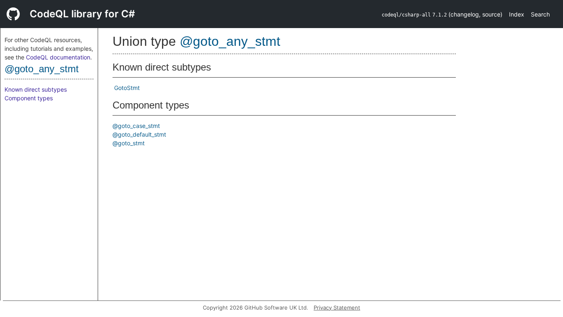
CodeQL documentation (58, 57)
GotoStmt (127, 87)
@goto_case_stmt (136, 125)
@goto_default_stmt (139, 134)
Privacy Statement (337, 307)
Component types (29, 98)
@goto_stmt (129, 143)
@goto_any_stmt (42, 68)
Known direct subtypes (36, 89)
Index (516, 14)
